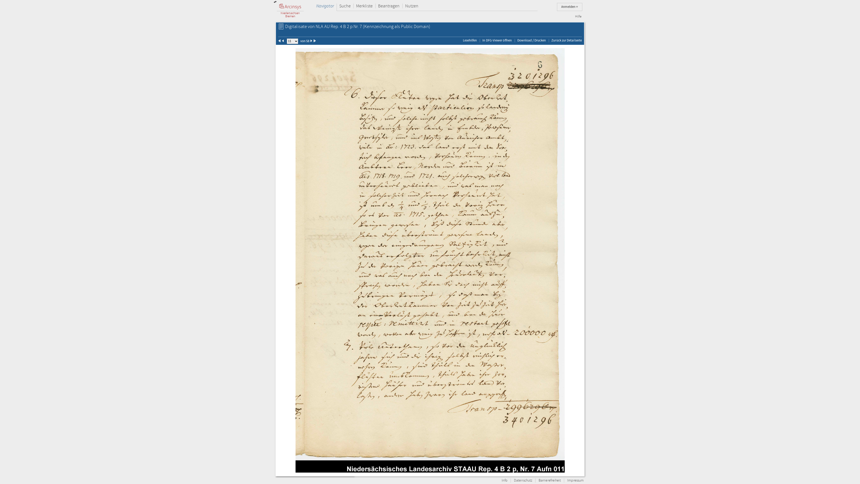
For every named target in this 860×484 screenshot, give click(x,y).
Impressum (575, 480)
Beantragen (389, 6)
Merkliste (364, 6)
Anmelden (568, 7)
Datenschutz (523, 480)
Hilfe (578, 17)
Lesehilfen (470, 40)
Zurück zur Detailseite (566, 40)
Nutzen (411, 6)
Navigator (325, 6)
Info (504, 480)
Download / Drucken (531, 40)
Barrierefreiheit (550, 480)
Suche (345, 6)
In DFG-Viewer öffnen (497, 40)
